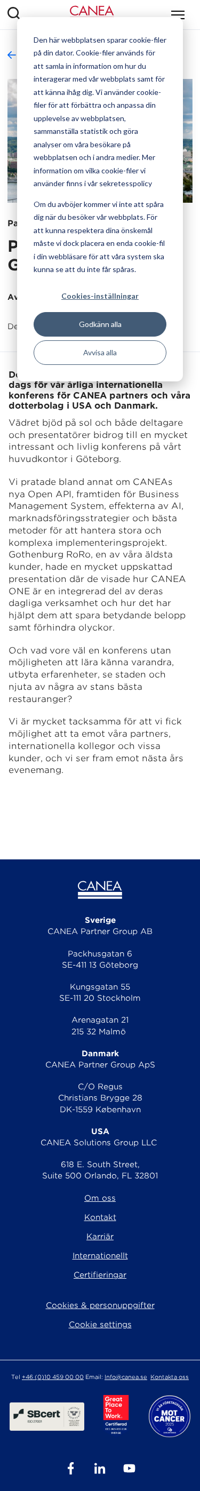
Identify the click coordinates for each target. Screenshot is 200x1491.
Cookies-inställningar (100, 295)
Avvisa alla (100, 352)
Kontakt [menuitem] (100, 1217)
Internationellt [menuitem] (100, 1256)
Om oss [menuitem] (100, 1198)
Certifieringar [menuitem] (100, 1275)
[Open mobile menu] (178, 15)
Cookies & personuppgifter (100, 1305)
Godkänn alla (100, 324)
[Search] (14, 15)
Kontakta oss (169, 1377)
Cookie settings (100, 1324)
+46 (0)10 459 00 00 (53, 1377)
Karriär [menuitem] (100, 1236)
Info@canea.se (126, 1377)
